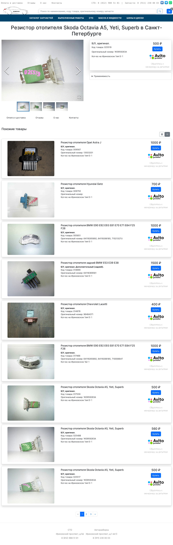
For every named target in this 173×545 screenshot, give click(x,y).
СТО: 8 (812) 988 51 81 (105, 3)
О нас (43, 3)
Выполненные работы (71, 18)
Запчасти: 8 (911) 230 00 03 (142, 3)
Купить (157, 49)
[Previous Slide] (7, 70)
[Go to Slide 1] (23, 106)
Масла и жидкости (109, 18)
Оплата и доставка (12, 3)
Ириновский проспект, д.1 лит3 (101, 534)
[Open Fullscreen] (79, 96)
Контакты (57, 3)
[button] (42, 70)
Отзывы (31, 3)
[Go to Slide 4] (62, 106)
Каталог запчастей (41, 18)
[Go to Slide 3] (49, 106)
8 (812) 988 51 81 (69, 538)
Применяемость (102, 76)
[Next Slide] (78, 70)
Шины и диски (135, 18)
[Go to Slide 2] (36, 106)
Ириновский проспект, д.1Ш (70, 534)
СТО (91, 18)
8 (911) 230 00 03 (101, 538)
